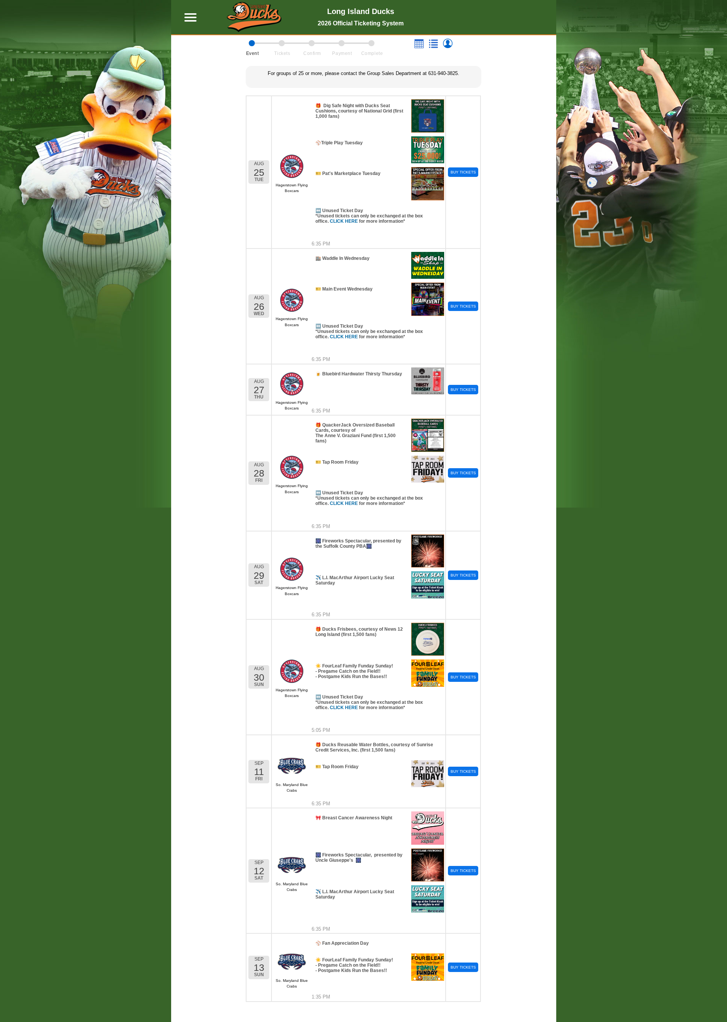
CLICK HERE (344, 221)
